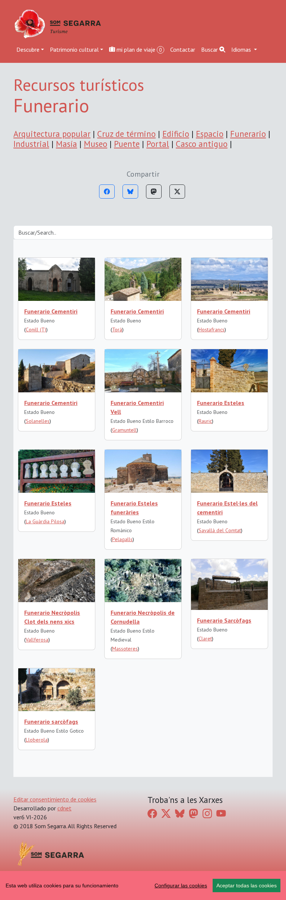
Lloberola (37, 739)
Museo (95, 143)
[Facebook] (107, 191)
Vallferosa (37, 639)
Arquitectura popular (51, 133)
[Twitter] (177, 191)
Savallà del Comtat (219, 530)
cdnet (64, 808)
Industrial (31, 143)
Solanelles (38, 421)
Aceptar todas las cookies (246, 885)
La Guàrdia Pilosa (45, 521)
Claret (205, 638)
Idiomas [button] (241, 49)
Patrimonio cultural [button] (74, 49)
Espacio (209, 133)
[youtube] (221, 813)
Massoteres (125, 648)
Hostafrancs (211, 329)
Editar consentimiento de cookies (54, 799)
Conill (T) (36, 329)
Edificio (175, 133)
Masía (66, 143)
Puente (127, 143)
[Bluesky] (130, 191)
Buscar (210, 49)
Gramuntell (124, 430)
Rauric (205, 421)
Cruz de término (126, 133)
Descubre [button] (27, 49)
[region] (143, 885)
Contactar (182, 49)
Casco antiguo (202, 143)
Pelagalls (122, 539)
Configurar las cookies (181, 885)
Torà (117, 329)
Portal (157, 143)
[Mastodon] (154, 191)
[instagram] (207, 813)
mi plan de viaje (138, 49)
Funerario (248, 133)
